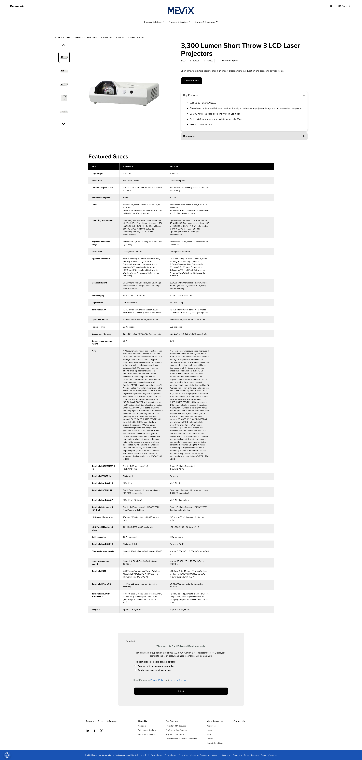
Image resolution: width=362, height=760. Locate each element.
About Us (142, 721)
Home (57, 37)
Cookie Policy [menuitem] (170, 755)
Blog (209, 734)
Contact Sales (192, 80)
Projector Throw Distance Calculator (181, 738)
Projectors (78, 37)
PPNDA (66, 37)
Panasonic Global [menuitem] (258, 755)
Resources (189, 136)
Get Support (172, 721)
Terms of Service (178, 680)
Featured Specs (230, 60)
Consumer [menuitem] (272, 755)
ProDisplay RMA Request (176, 730)
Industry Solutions (153, 21)
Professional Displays (147, 730)
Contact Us (239, 721)
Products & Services (178, 21)
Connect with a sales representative (156, 666)
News (209, 730)
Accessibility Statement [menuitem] (232, 755)
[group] (64, 57)
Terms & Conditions (215, 742)
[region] (181, 389)
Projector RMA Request (176, 725)
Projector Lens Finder (175, 734)
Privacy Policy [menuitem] (156, 755)
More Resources (215, 721)
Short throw (91, 37)
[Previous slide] (63, 45)
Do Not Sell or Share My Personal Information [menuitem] (198, 755)
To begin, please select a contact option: (154, 661)
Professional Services (147, 734)
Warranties (211, 725)
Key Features (190, 95)
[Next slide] (63, 123)
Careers (210, 738)
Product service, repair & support (154, 670)
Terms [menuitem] (246, 755)
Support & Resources (205, 21)
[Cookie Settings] (7, 755)
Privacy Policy (157, 680)
